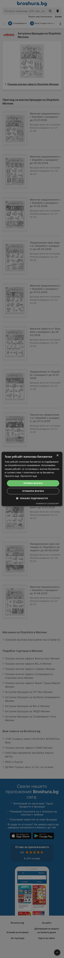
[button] (32, 498)
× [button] (57, 455)
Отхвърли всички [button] (33, 491)
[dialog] (32, 479)
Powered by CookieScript (47, 504)
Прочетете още (28, 476)
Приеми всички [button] (33, 483)
